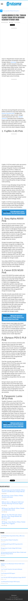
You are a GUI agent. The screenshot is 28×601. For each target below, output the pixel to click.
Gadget (12, 22)
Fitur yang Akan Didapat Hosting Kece (11, 10)
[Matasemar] (14, 4)
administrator (5, 22)
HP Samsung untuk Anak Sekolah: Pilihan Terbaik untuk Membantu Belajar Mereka (13, 490)
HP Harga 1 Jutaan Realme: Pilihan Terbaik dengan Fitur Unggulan (13, 522)
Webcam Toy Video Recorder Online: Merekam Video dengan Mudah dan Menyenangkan (12, 516)
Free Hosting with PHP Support (8, 573)
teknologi (13, 62)
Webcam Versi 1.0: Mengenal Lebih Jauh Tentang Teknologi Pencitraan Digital (13, 502)
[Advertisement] (14, 43)
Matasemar (14, 595)
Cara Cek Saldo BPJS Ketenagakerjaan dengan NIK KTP (13, 577)
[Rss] (10, 597)
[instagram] (17, 597)
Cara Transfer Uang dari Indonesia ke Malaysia (11, 569)
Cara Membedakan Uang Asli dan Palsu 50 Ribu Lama (12, 535)
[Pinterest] (14, 597)
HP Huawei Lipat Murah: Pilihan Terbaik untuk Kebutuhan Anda (13, 509)
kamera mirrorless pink (8, 113)
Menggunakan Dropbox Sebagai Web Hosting (11, 548)
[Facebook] (11, 597)
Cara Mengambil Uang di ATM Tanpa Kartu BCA (12, 544)
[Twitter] (13, 597)
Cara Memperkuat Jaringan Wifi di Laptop (10, 581)
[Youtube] (16, 597)
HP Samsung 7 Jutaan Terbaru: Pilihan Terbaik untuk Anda (12, 496)
